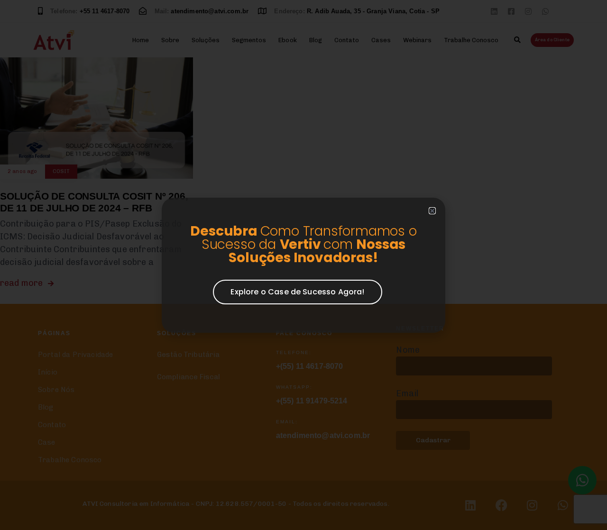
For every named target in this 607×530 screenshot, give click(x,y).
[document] (303, 265)
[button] (432, 210)
